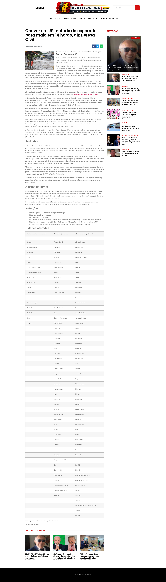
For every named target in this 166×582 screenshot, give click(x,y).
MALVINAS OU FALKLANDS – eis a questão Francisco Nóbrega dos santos (37, 556)
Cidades (57, 19)
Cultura (124, 135)
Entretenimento (101, 19)
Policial (74, 19)
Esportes (90, 19)
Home (50, 19)
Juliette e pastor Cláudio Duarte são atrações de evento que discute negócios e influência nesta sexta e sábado (131, 141)
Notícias (65, 19)
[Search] (137, 7)
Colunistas (113, 19)
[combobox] (124, 7)
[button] (94, 46)
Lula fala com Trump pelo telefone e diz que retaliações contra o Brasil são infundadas (64, 556)
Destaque (125, 86)
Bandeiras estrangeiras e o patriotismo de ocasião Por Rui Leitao (130, 153)
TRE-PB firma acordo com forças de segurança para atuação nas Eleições (89, 556)
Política (82, 19)
